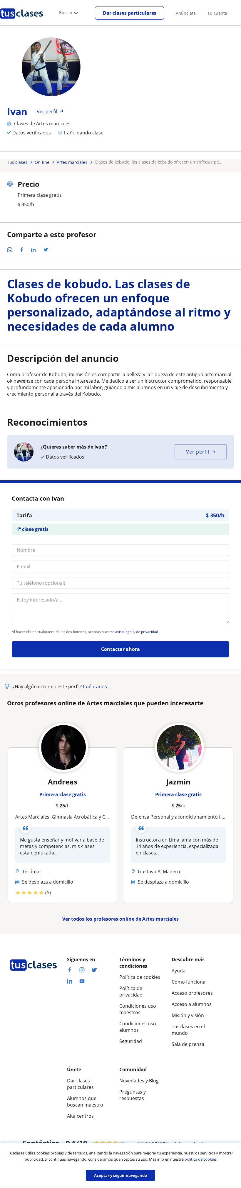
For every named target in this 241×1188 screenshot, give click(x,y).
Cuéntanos (95, 686)
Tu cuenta (217, 13)
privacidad (149, 632)
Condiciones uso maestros (137, 1009)
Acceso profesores (192, 993)
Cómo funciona (188, 982)
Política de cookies (139, 977)
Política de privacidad (131, 991)
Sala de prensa (188, 1044)
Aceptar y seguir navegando (120, 1175)
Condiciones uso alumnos (137, 1026)
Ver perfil (197, 452)
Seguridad (130, 1041)
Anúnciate (186, 13)
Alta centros (80, 1116)
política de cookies (201, 1159)
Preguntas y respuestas (132, 1095)
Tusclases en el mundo (188, 1029)
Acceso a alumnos (192, 1004)
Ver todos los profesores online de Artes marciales (120, 919)
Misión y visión (188, 1015)
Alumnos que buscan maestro (85, 1101)
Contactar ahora (120, 649)
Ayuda (178, 970)
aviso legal (124, 632)
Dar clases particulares (129, 13)
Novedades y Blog (139, 1080)
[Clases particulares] (21, 21)
